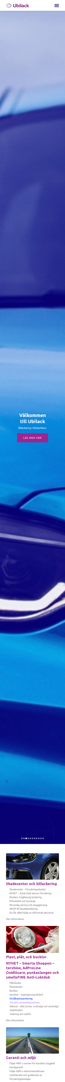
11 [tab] (43, 838)
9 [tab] (39, 838)
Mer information (15, 919)
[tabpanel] (32, 427)
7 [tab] (34, 838)
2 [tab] (24, 838)
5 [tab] (30, 838)
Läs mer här (32, 437)
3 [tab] (26, 838)
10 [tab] (41, 838)
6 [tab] (32, 838)
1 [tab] (22, 838)
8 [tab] (36, 838)
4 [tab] (28, 838)
